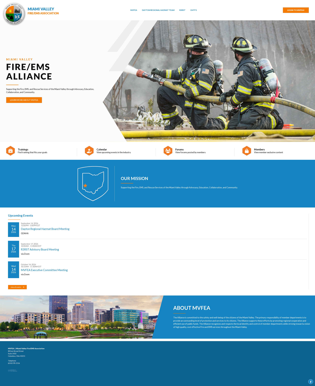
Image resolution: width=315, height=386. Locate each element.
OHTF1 (193, 10)
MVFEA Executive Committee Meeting (44, 270)
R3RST (182, 10)
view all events (16, 287)
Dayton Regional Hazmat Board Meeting (45, 229)
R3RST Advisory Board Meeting (40, 249)
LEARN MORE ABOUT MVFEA (24, 100)
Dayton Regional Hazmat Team (158, 10)
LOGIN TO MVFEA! (295, 10)
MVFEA (133, 10)
